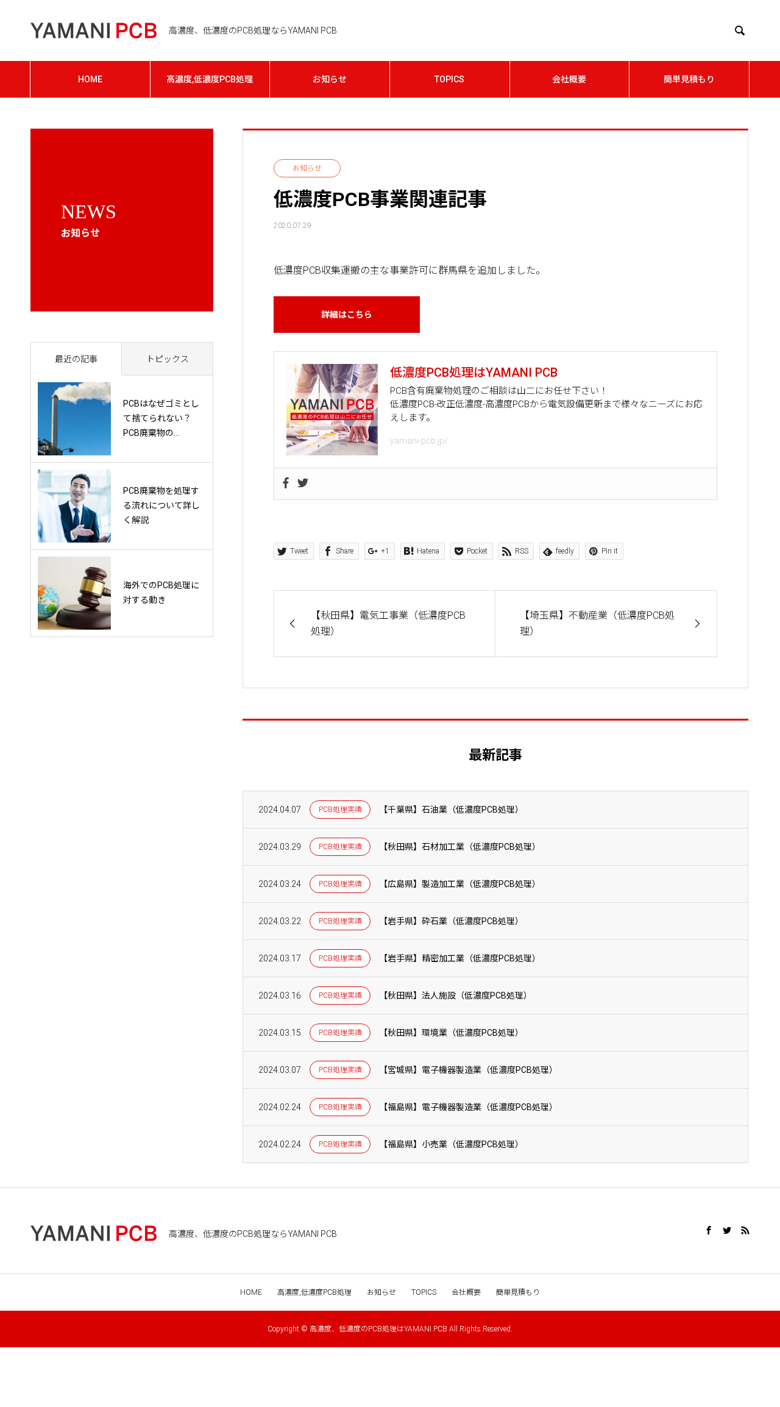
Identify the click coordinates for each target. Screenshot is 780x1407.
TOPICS (449, 79)
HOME (90, 79)
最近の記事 (76, 359)
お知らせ (330, 79)
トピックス (167, 359)
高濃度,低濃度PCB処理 (209, 79)
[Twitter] (302, 483)
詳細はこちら (346, 314)
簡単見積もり (689, 79)
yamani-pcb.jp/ (419, 441)
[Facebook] (285, 483)
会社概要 (569, 79)
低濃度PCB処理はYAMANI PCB (474, 372)
